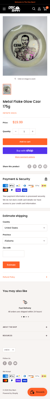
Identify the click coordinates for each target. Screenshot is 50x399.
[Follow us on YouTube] (15, 363)
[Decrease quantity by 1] (16, 131)
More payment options (25, 157)
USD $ (6, 350)
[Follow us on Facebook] (5, 363)
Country (6, 222)
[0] (45, 8)
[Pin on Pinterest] (35, 166)
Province (7, 235)
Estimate (11, 265)
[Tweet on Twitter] (40, 166)
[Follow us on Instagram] (10, 363)
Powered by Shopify (10, 393)
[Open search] (33, 8)
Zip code (7, 248)
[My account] (39, 8)
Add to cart (25, 141)
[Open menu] (4, 9)
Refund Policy (9, 277)
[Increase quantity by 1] (33, 131)
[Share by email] (45, 166)
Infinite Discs (10, 113)
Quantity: (7, 131)
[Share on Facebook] (29, 166)
